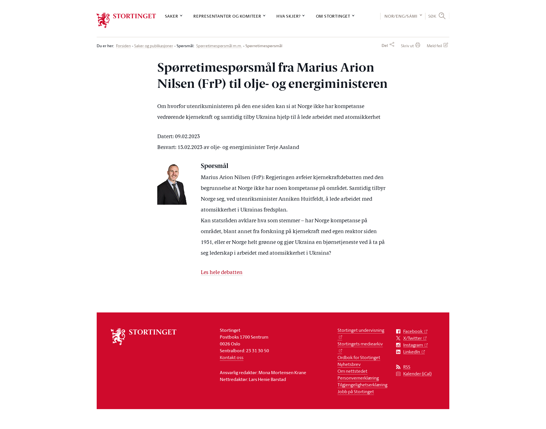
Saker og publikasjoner (153, 46)
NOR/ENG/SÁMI (400, 16)
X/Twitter (412, 338)
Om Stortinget (333, 16)
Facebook (413, 331)
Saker (171, 16)
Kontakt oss (231, 357)
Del (385, 45)
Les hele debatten (222, 272)
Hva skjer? (288, 16)
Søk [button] (432, 16)
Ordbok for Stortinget (359, 357)
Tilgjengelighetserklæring (362, 385)
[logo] (126, 20)
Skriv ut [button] (407, 45)
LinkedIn (411, 351)
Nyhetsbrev (349, 364)
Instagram (413, 345)
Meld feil (434, 45)
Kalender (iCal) (417, 373)
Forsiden (123, 46)
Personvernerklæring (358, 378)
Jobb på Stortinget (356, 391)
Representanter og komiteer (227, 16)
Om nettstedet (352, 371)
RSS (406, 366)
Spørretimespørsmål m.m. (219, 46)
